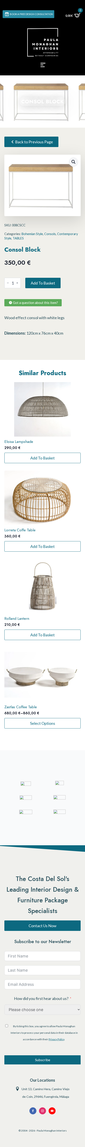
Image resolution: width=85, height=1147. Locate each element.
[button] (73, 161)
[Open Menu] (42, 66)
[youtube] (52, 1110)
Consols (50, 234)
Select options (42, 723)
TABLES (18, 238)
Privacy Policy (56, 1039)
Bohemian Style (32, 234)
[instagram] (42, 1110)
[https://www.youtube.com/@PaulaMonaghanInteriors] (32, 1110)
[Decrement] (7, 283)
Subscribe (42, 1060)
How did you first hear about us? (41, 998)
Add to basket (43, 283)
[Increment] (17, 283)
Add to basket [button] (42, 458)
